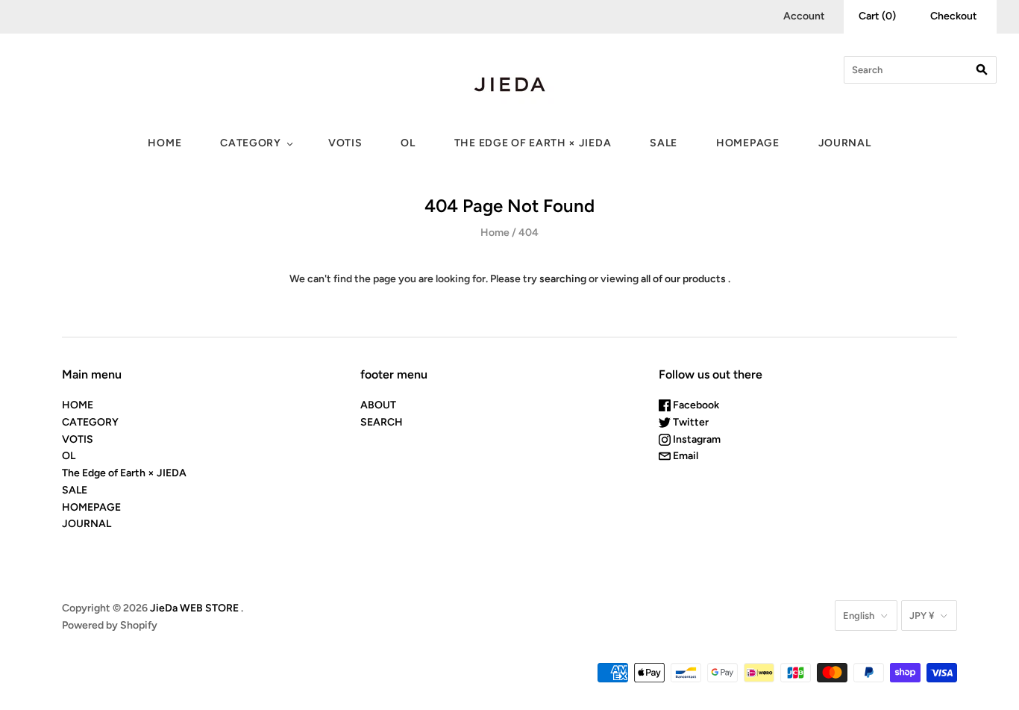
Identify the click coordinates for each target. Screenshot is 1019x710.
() (877, 16)
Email (684, 455)
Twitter (690, 422)
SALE (663, 143)
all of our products (683, 279)
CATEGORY (250, 143)
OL (408, 143)
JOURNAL (844, 143)
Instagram (696, 439)
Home (495, 232)
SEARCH (381, 422)
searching (562, 279)
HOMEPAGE (748, 143)
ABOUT (378, 405)
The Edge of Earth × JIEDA (533, 143)
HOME (164, 143)
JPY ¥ (921, 615)
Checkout (953, 16)
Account (804, 16)
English (858, 615)
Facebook (695, 405)
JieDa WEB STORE (194, 608)
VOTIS (345, 143)
